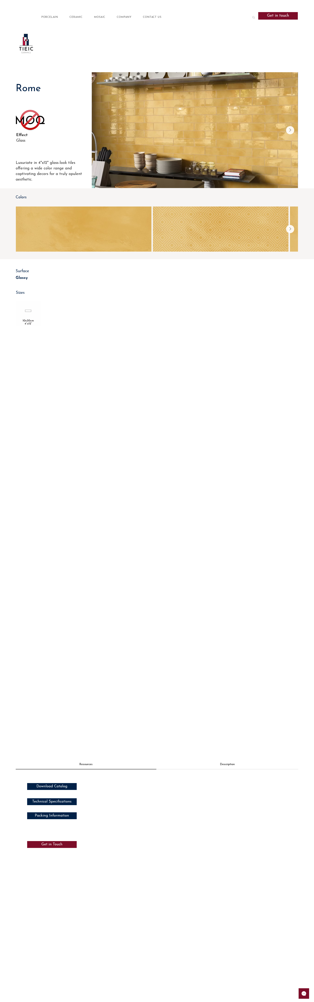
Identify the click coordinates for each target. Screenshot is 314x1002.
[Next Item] (290, 130)
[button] (55, 17)
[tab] (86, 764)
